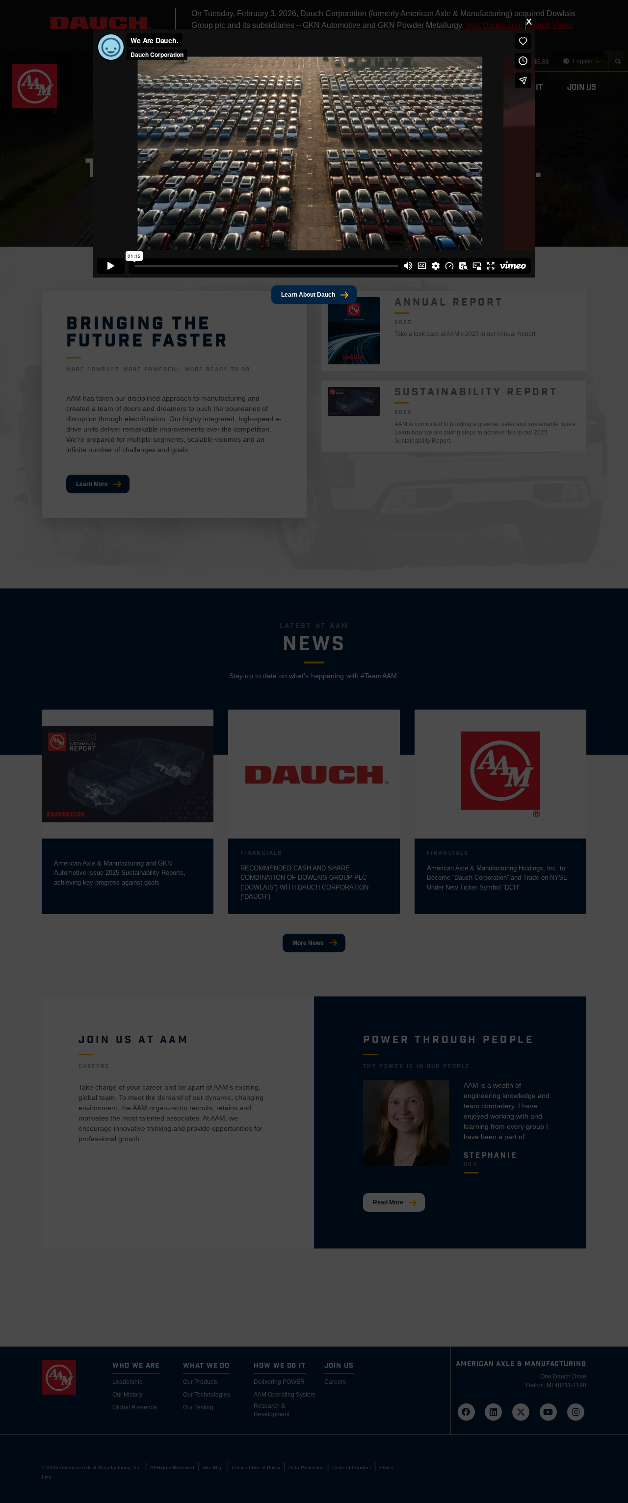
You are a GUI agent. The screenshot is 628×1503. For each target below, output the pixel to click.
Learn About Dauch (308, 294)
